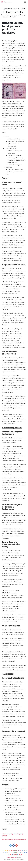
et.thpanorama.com (12, 857)
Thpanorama (7, 2)
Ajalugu (4, 829)
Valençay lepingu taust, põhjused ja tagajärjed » (14, 839)
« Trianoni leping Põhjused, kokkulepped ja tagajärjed (12, 834)
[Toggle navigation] (25, 2)
